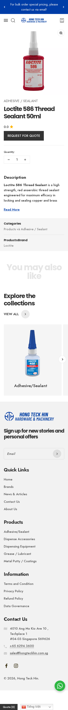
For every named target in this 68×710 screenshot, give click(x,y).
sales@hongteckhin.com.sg (29, 653)
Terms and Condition (18, 583)
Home (8, 479)
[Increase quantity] (25, 159)
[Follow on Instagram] (16, 665)
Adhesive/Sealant (16, 531)
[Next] (63, 7)
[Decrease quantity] (8, 159)
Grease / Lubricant (17, 553)
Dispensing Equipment (20, 546)
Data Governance (16, 606)
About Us (10, 509)
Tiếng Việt (33, 706)
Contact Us (12, 501)
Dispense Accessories (19, 539)
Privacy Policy (13, 591)
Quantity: (9, 152)
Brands (8, 486)
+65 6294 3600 (22, 646)
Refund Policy (13, 598)
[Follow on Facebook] (6, 665)
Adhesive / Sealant (21, 101)
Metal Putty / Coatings (20, 561)
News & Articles (15, 494)
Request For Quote (24, 135)
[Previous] (4, 7)
